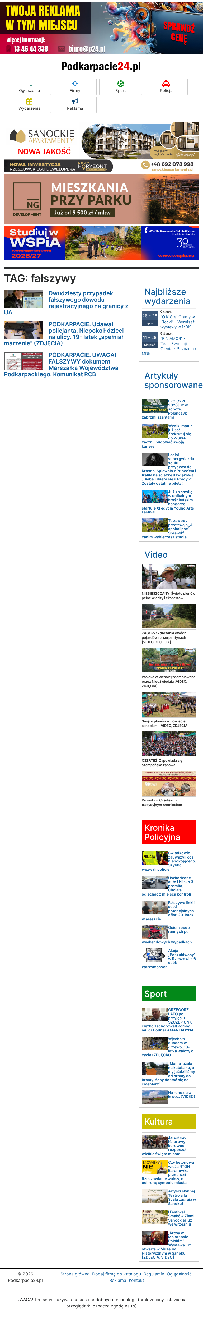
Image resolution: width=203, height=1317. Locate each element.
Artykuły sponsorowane (173, 380)
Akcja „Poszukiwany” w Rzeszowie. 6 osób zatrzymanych (169, 958)
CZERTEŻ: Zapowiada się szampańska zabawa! (162, 762)
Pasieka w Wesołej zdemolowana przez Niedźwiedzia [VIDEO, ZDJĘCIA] (168, 681)
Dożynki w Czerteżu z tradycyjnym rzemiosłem (162, 802)
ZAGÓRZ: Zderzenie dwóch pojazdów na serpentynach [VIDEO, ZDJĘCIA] (164, 637)
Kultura (158, 1121)
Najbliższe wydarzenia (167, 296)
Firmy (75, 90)
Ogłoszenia (29, 90)
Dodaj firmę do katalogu (116, 1274)
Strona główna (74, 1274)
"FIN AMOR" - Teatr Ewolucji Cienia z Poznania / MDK (169, 344)
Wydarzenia (29, 108)
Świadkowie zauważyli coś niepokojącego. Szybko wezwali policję (169, 861)
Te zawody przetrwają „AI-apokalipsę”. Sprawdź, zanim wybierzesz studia (169, 528)
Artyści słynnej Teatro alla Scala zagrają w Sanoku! (182, 1197)
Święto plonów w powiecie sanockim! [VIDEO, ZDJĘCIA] (165, 723)
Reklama (75, 108)
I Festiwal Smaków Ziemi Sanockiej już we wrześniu (181, 1218)
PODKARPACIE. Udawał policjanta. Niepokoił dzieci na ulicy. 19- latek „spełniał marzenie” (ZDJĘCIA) (64, 334)
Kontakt (136, 1280)
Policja (166, 90)
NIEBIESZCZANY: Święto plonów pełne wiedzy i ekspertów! (168, 595)
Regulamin (154, 1274)
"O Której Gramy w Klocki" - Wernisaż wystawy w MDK (177, 319)
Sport (120, 90)
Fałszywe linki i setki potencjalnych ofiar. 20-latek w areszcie (168, 910)
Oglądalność (179, 1274)
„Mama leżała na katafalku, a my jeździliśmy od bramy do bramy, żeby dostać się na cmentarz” (168, 1073)
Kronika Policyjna (162, 832)
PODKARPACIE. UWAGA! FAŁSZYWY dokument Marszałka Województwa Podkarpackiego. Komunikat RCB (61, 364)
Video (156, 554)
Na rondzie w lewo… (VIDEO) (181, 1094)
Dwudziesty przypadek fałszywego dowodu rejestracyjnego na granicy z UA (66, 303)
